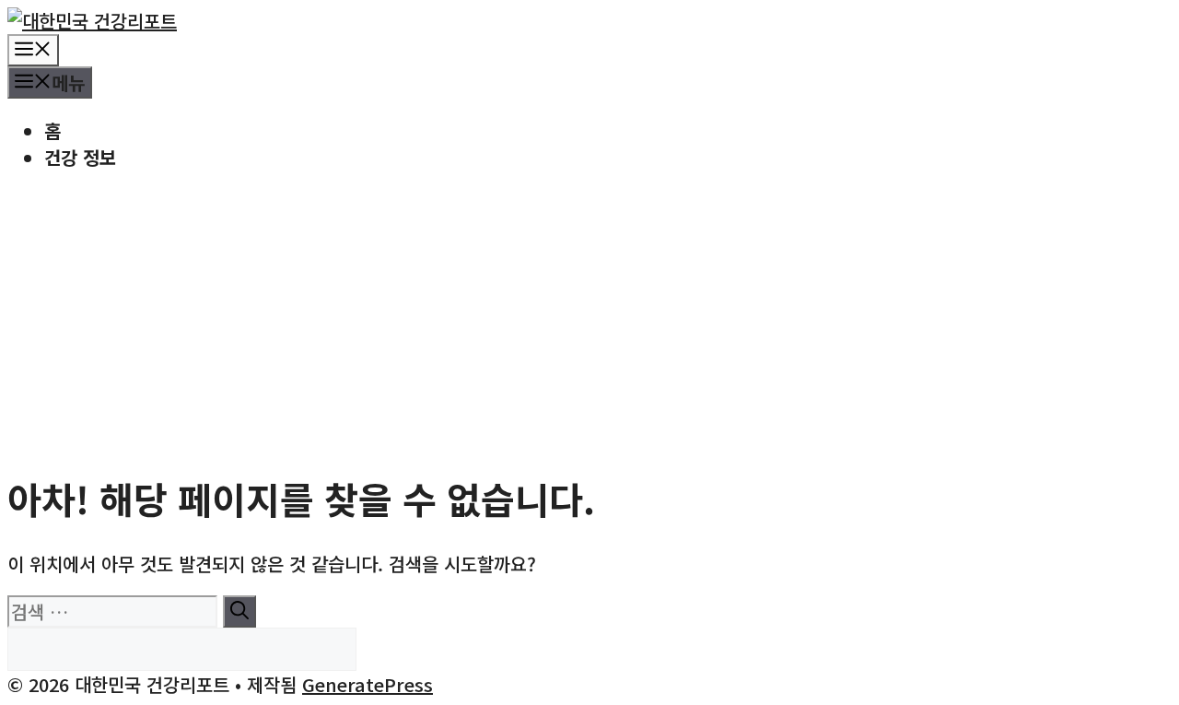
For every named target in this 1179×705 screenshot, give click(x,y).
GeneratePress (367, 684)
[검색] (239, 611)
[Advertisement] (589, 318)
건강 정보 (80, 157)
